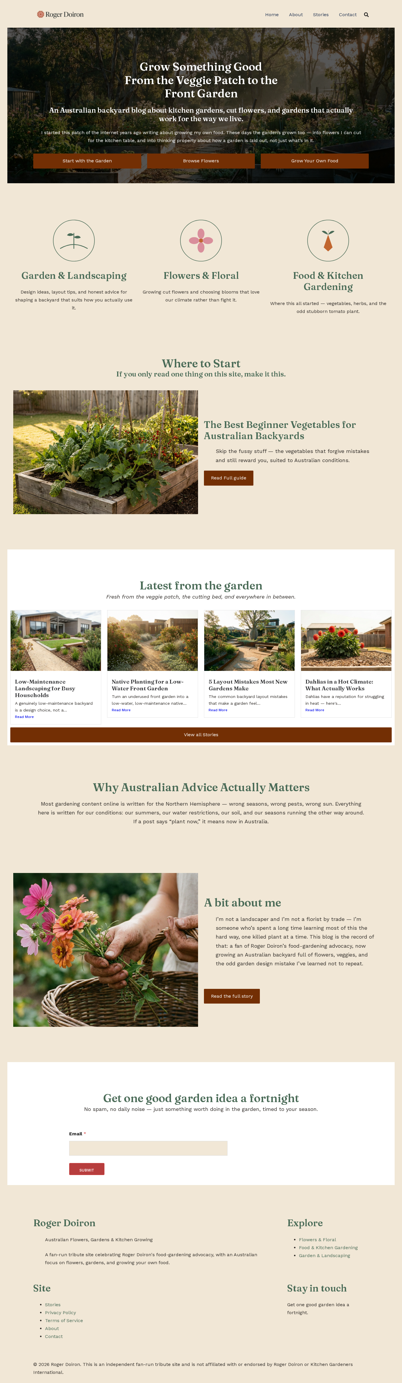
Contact (348, 14)
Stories (321, 14)
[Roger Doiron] (59, 14)
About (296, 14)
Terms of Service (64, 1320)
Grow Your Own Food (314, 161)
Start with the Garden (87, 161)
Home (272, 14)
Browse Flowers (201, 161)
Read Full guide (228, 478)
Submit (86, 1170)
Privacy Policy (60, 1312)
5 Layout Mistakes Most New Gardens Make (248, 685)
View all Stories (201, 734)
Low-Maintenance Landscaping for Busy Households (45, 688)
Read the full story (232, 996)
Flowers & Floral (317, 1239)
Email (77, 1134)
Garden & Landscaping (324, 1255)
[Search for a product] (366, 14)
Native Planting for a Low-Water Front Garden (148, 685)
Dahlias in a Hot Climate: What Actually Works (339, 685)
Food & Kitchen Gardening (328, 1247)
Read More (24, 717)
